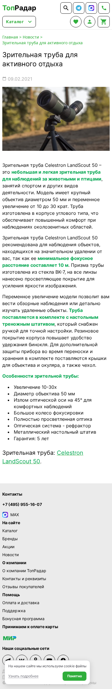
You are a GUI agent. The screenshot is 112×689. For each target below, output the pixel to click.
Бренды (10, 538)
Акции (8, 546)
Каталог (10, 530)
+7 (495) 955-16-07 (22, 504)
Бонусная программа (23, 618)
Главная (10, 37)
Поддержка (14, 610)
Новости (31, 37)
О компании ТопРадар (24, 570)
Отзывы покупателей (23, 586)
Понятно (74, 676)
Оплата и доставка (20, 602)
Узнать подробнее (23, 676)
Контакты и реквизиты (24, 578)
